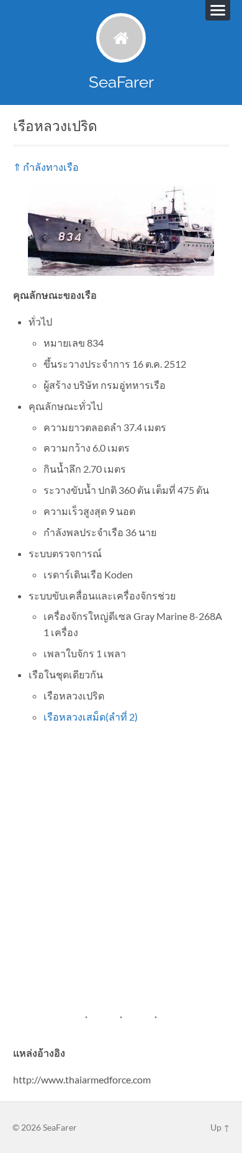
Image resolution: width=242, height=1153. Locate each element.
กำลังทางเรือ (51, 167)
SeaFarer (121, 81)
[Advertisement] (121, 857)
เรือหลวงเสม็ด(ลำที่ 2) (90, 716)
